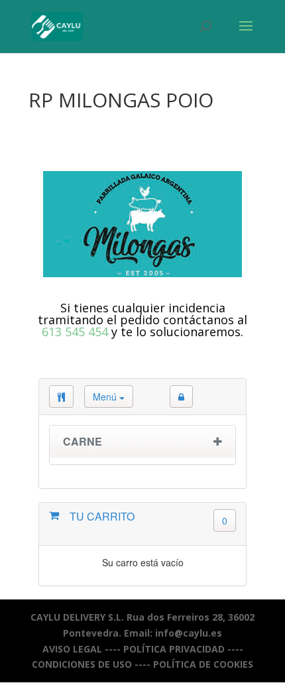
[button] (181, 396)
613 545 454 (75, 332)
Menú (106, 396)
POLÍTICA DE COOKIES (203, 664)
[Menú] (61, 396)
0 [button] (224, 520)
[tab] (142, 445)
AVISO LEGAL (72, 649)
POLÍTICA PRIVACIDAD (174, 649)
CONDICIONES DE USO (82, 664)
